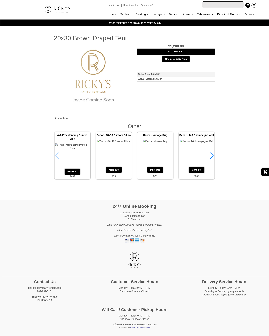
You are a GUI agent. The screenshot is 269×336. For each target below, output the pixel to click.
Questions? (147, 5)
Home (112, 14)
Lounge (157, 14)
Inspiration (114, 5)
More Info (72, 171)
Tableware (204, 14)
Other (249, 14)
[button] (212, 156)
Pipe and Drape (228, 14)
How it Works (130, 5)
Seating (141, 14)
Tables (125, 14)
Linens (186, 14)
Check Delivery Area (176, 59)
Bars (172, 14)
